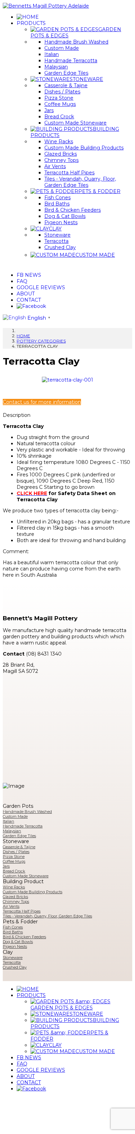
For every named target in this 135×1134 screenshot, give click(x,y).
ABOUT (26, 294)
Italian (51, 54)
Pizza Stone (58, 98)
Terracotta (56, 241)
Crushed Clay (60, 247)
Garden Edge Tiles (66, 73)
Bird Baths (57, 204)
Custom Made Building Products (84, 148)
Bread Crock (59, 116)
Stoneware (57, 235)
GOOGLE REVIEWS (41, 287)
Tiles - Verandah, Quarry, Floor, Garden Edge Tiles (80, 182)
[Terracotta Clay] (67, 379)
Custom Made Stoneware (75, 123)
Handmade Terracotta (70, 60)
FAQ (22, 281)
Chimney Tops (61, 160)
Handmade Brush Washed (76, 42)
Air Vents (55, 166)
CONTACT (29, 300)
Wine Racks (58, 141)
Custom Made (61, 48)
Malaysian (56, 67)
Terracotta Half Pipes (69, 173)
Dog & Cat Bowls (65, 216)
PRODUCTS (31, 23)
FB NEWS (29, 275)
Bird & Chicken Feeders (72, 210)
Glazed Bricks (60, 154)
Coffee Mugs (60, 104)
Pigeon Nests (61, 222)
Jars (49, 110)
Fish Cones (57, 197)
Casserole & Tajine (66, 85)
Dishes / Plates (62, 92)
